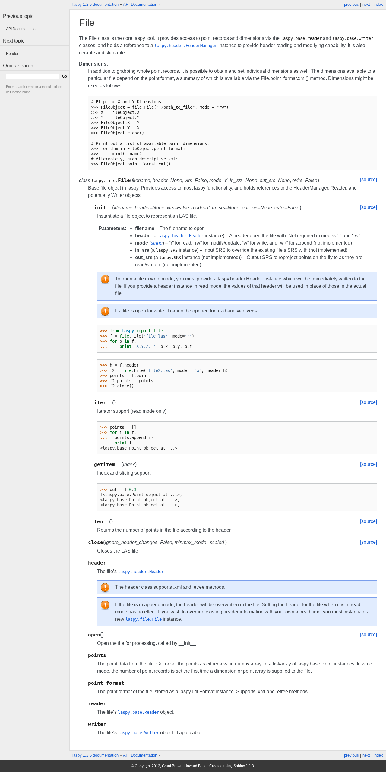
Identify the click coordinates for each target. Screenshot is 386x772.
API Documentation (140, 4)
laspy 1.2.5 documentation (95, 4)
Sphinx (239, 766)
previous (351, 4)
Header (12, 54)
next (366, 4)
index (378, 4)
